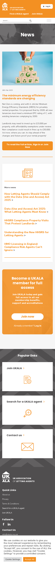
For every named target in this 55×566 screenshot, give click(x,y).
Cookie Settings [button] (12, 559)
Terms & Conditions (10, 503)
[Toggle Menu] (49, 20)
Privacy (5, 499)
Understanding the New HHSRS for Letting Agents (26, 233)
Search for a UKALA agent (13, 508)
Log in (48, 6)
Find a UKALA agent (19, 14)
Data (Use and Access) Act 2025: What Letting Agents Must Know (25, 210)
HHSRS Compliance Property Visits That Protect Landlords (26, 222)
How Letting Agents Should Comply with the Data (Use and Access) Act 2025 (26, 197)
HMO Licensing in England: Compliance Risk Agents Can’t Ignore (23, 247)
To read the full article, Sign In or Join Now (27, 146)
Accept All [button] (29, 559)
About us (6, 494)
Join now (27, 317)
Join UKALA (37, 14)
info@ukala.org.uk (10, 534)
